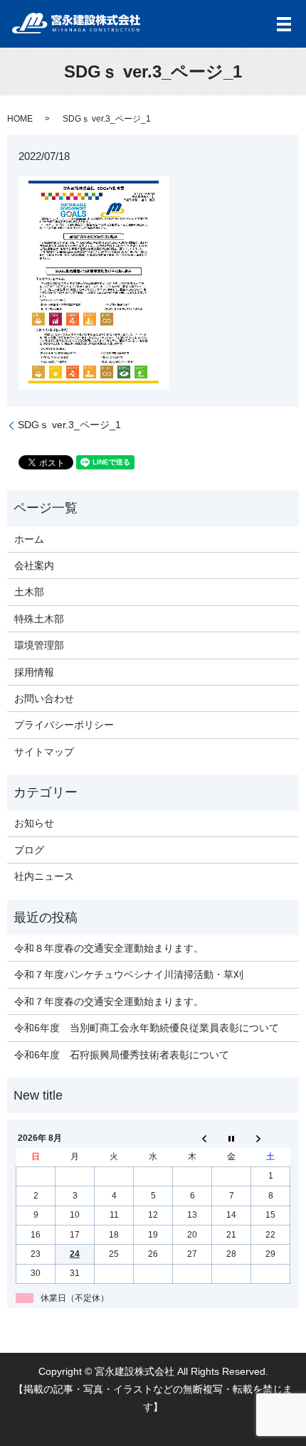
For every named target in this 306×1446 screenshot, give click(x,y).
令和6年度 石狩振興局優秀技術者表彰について (121, 1054)
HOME (20, 119)
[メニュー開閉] (284, 24)
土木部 (29, 591)
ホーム (29, 539)
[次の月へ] (270, 1138)
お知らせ (34, 823)
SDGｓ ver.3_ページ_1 (69, 424)
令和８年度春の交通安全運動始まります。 (109, 948)
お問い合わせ (44, 698)
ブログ (29, 850)
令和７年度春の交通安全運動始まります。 (109, 1001)
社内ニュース (44, 876)
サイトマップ (44, 751)
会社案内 (34, 565)
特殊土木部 (39, 618)
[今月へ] (231, 1138)
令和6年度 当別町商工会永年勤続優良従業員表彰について (146, 1027)
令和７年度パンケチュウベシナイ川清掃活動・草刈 (128, 974)
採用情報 (34, 672)
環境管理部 (39, 645)
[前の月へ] (192, 1138)
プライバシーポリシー (64, 724)
